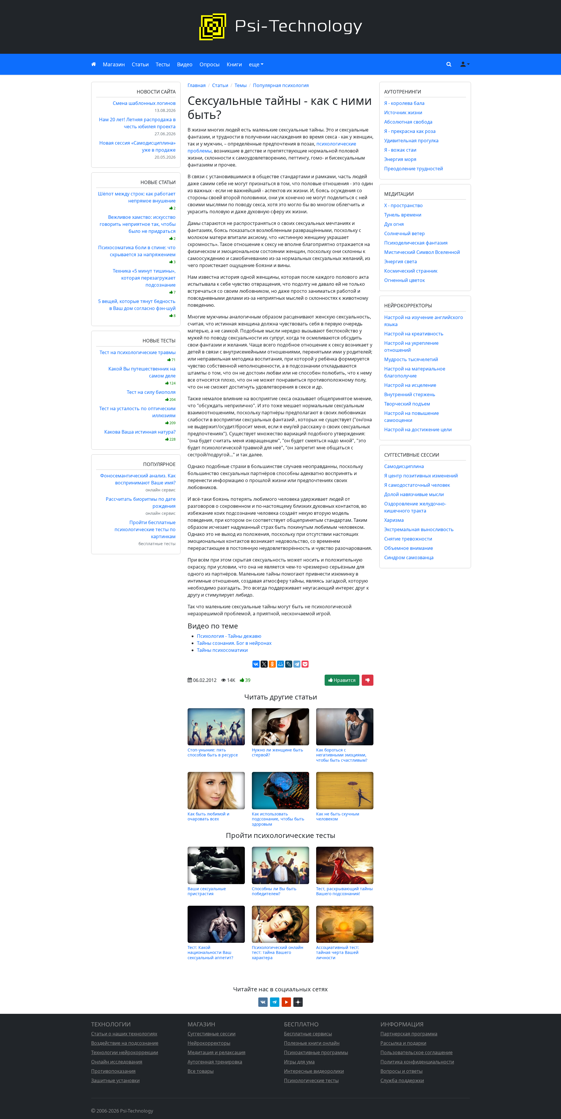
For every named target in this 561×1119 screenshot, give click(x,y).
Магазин (114, 64)
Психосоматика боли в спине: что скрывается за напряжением (137, 254)
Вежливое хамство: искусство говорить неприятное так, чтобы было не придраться (138, 227)
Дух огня (394, 224)
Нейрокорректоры (209, 1043)
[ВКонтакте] (255, 664)
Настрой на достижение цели (418, 429)
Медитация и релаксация (216, 1052)
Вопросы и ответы (401, 1071)
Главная (197, 85)
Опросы (210, 64)
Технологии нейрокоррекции (124, 1052)
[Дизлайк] (367, 680)
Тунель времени (402, 215)
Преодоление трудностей (413, 168)
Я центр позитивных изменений (421, 475)
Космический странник (410, 271)
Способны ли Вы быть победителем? (274, 891)
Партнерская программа (408, 1033)
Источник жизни (403, 112)
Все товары (201, 1071)
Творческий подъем (407, 404)
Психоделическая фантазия (416, 243)
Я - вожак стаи (400, 150)
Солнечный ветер (404, 233)
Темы (241, 85)
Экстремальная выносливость (419, 529)
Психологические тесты (311, 1080)
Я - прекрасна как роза (410, 131)
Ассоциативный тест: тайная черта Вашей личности (337, 952)
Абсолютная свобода (408, 122)
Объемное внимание (408, 548)
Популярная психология (281, 85)
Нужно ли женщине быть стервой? (277, 752)
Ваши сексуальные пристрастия (207, 891)
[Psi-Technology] (280, 26)
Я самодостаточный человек (417, 485)
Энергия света (400, 261)
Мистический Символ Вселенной (422, 252)
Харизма (394, 520)
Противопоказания (113, 1071)
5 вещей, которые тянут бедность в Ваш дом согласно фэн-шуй (137, 308)
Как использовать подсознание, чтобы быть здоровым (278, 819)
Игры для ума (299, 1062)
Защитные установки (115, 1080)
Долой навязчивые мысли (414, 494)
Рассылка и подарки (403, 1043)
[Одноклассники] (272, 664)
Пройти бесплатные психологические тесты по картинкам (145, 529)
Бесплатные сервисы (308, 1033)
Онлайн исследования (116, 1062)
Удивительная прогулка (411, 140)
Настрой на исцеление (410, 385)
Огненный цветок (404, 280)
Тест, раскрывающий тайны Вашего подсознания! (344, 891)
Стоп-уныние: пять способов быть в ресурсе (213, 752)
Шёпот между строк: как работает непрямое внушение (137, 200)
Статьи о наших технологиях (124, 1033)
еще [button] (254, 64)
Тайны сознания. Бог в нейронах (234, 643)
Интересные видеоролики (314, 1071)
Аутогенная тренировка (215, 1062)
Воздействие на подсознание (124, 1043)
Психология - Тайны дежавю (229, 636)
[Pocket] (305, 664)
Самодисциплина (404, 466)
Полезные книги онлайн (312, 1043)
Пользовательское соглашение (416, 1052)
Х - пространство (403, 205)
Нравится (344, 680)
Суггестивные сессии (212, 1033)
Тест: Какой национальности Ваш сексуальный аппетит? (210, 952)
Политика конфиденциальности (417, 1062)
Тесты (163, 64)
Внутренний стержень (409, 394)
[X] (264, 664)
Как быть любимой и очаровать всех (208, 816)
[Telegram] (296, 664)
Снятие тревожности (408, 539)
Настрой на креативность (414, 333)
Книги (234, 64)
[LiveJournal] (288, 664)
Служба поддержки (402, 1080)
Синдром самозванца (409, 557)
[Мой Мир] (280, 664)
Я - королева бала (404, 103)
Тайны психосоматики (222, 650)
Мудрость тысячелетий (411, 359)
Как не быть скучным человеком (337, 816)
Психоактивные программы (316, 1052)
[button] (447, 64)
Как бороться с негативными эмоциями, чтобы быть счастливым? (341, 755)
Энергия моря (400, 159)
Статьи (140, 64)
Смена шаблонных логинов (144, 103)
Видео (185, 64)
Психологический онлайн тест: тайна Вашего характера (277, 952)
